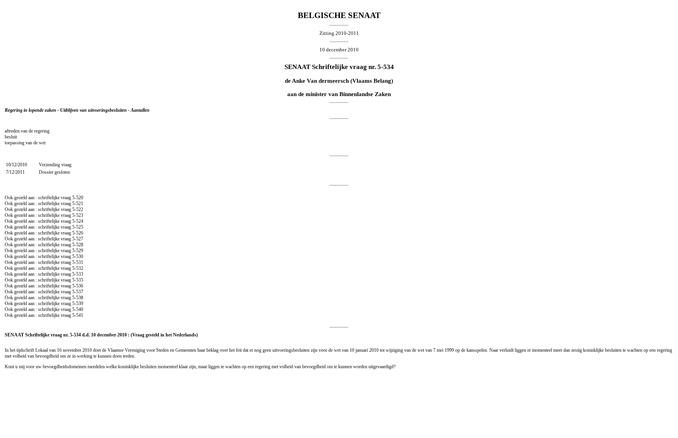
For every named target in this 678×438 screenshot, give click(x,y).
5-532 (77, 268)
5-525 (77, 227)
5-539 (77, 303)
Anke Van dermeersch (320, 81)
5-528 (77, 244)
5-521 (77, 203)
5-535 (77, 280)
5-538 (77, 297)
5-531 (77, 262)
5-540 (77, 309)
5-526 (77, 233)
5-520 (77, 197)
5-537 (77, 291)
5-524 (77, 221)
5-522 (77, 209)
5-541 (77, 315)
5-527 (77, 239)
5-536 (77, 286)
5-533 (77, 274)
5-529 (77, 250)
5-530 (77, 256)
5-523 (77, 215)
